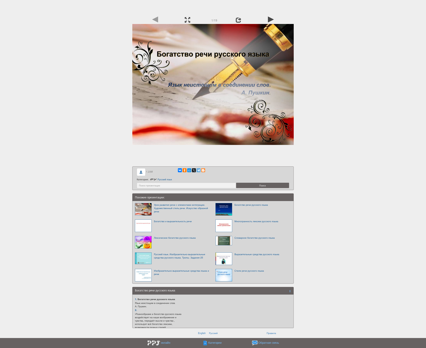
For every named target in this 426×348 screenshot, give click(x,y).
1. (136, 299)
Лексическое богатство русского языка (175, 237)
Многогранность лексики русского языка (256, 221)
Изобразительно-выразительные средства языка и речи (181, 272)
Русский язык (165, 179)
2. (136, 310)
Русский (213, 333)
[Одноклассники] (185, 170)
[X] (194, 170)
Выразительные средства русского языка (256, 254)
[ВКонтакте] (180, 170)
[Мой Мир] (189, 170)
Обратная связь (268, 343)
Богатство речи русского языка (251, 204)
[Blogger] (203, 170)
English (202, 333)
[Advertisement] (213, 7)
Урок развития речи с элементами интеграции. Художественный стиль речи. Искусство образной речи (181, 208)
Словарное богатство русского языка (254, 237)
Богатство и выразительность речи (173, 221)
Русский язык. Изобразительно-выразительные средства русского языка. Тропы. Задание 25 (179, 255)
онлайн (165, 343)
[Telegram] (199, 170)
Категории (215, 343)
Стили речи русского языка (249, 270)
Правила (271, 333)
